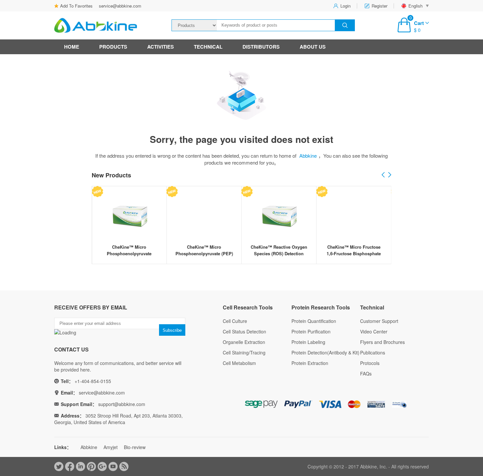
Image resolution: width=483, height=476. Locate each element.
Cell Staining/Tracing (244, 352)
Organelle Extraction (244, 342)
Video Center (373, 331)
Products (113, 46)
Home (71, 46)
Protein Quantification (313, 321)
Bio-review (135, 447)
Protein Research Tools (320, 307)
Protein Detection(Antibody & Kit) (325, 352)
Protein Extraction (309, 363)
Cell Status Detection (244, 331)
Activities (160, 46)
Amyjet (111, 447)
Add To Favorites (76, 6)
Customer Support (379, 321)
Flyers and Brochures (382, 342)
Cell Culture (235, 321)
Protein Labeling (308, 342)
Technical (208, 46)
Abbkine (308, 155)
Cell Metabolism (239, 363)
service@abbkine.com (120, 6)
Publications (372, 352)
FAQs (366, 373)
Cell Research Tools (248, 307)
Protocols (370, 363)
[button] (389, 175)
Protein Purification (311, 331)
